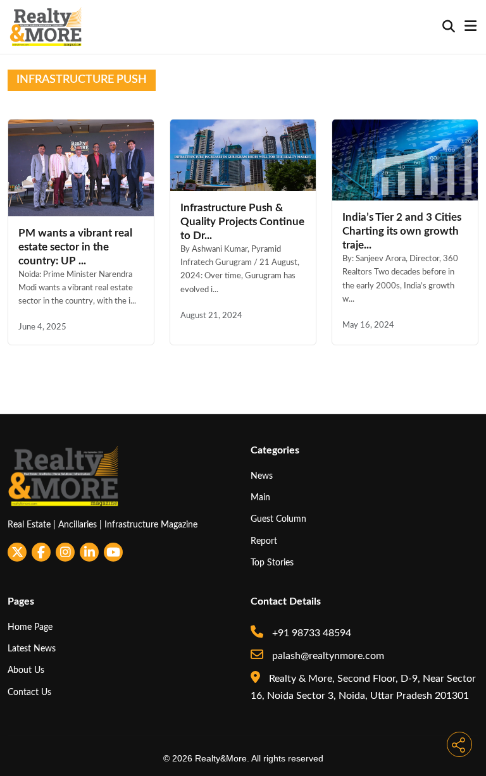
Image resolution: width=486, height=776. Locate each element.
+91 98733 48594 (310, 633)
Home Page (30, 627)
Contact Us (29, 692)
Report (264, 541)
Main (260, 497)
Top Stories (272, 562)
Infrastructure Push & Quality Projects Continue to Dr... (242, 221)
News (262, 476)
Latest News (32, 648)
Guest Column (278, 519)
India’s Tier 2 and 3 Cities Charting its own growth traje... (401, 231)
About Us (26, 670)
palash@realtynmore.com (327, 656)
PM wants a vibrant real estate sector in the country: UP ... (75, 247)
